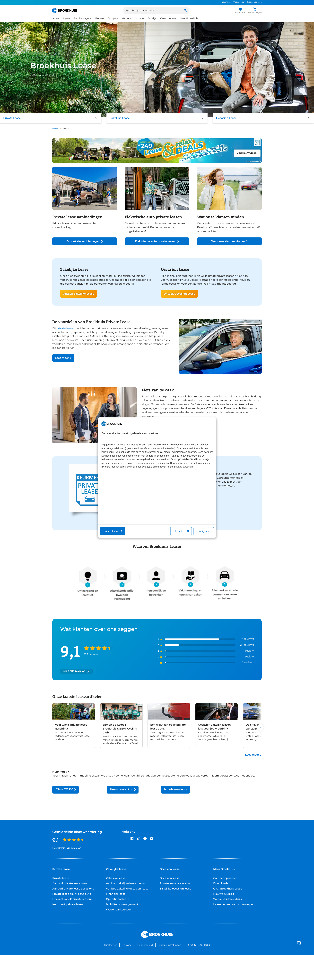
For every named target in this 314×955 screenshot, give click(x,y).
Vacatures (226, 2)
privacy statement (183, 466)
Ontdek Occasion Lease (179, 293)
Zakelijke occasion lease (175, 888)
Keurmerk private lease (67, 904)
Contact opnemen (225, 878)
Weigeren (204, 531)
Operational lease (117, 899)
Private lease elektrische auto (71, 894)
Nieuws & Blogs (223, 894)
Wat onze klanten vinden (228, 241)
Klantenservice (254, 2)
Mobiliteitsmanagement (122, 904)
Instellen (179, 531)
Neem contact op (121, 789)
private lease (64, 328)
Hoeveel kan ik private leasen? (72, 899)
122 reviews (91, 654)
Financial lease (115, 894)
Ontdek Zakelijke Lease (78, 293)
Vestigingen (239, 2)
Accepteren (111, 531)
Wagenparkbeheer (118, 909)
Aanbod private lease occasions (73, 888)
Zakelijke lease (115, 878)
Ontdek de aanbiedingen (83, 241)
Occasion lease (169, 878)
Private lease (60, 878)
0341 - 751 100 (64, 789)
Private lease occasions (175, 883)
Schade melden (174, 789)
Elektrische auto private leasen (155, 241)
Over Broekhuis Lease (227, 888)
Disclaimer (110, 945)
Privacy (127, 945)
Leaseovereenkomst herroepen (233, 904)
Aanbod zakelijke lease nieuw (125, 883)
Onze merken (168, 18)
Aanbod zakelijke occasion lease (127, 888)
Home (55, 129)
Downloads (220, 883)
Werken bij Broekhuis (227, 899)
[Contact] (299, 942)
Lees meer (62, 358)
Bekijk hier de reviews (66, 848)
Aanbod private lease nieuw (70, 883)
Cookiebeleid (145, 945)
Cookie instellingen (170, 945)
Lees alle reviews (74, 671)
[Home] (64, 10)
